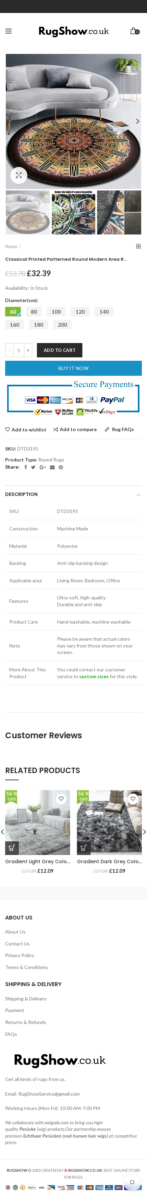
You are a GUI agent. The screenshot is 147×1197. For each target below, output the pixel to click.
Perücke (27, 1129)
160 (14, 324)
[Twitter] (33, 467)
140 (104, 311)
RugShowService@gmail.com (49, 1094)
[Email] (52, 467)
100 (56, 311)
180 (38, 324)
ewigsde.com (56, 1122)
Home (11, 246)
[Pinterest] (61, 467)
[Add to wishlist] (61, 799)
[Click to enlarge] (18, 175)
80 (34, 311)
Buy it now (73, 368)
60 (13, 311)
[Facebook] (25, 467)
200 (62, 324)
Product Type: (21, 459)
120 (80, 311)
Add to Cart (60, 350)
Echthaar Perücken (42, 1136)
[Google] (43, 467)
